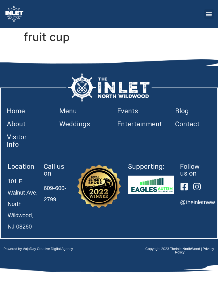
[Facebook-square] (184, 186)
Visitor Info (17, 140)
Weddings (74, 124)
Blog (182, 111)
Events (127, 111)
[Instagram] (197, 186)
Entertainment (139, 124)
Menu (68, 111)
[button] (209, 14)
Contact (187, 124)
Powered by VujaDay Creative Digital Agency (38, 249)
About (16, 124)
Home (16, 111)
